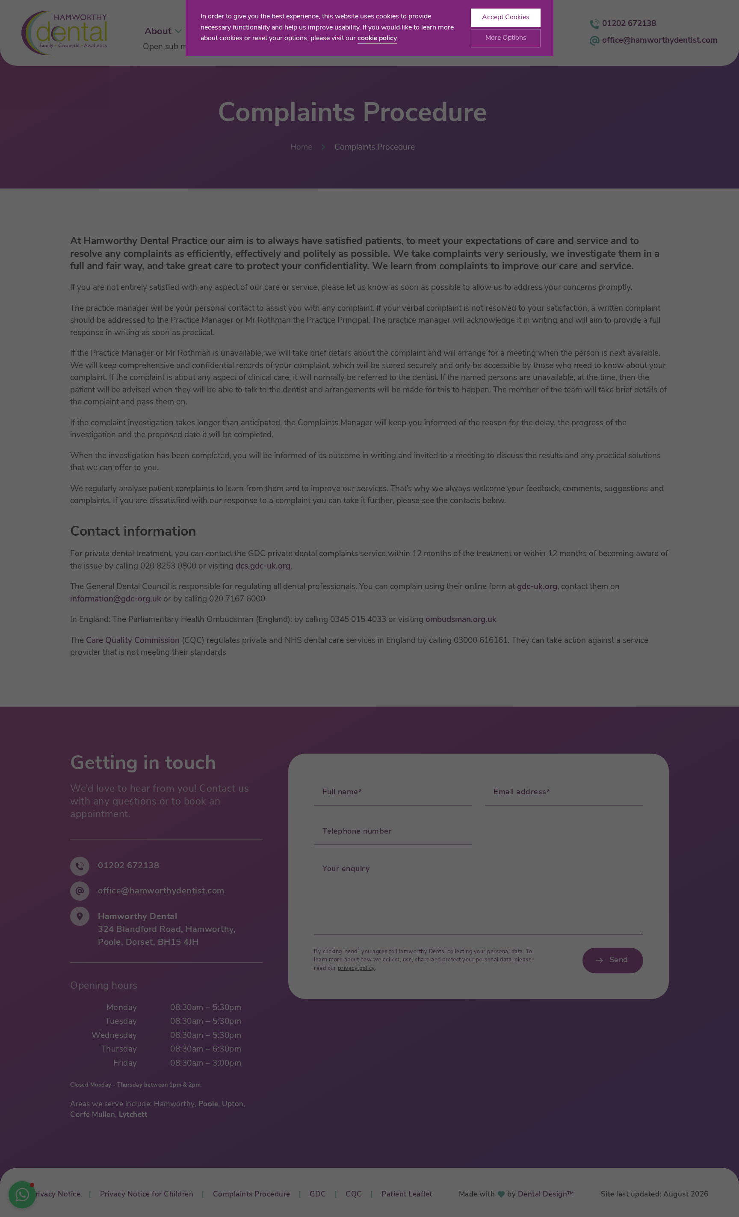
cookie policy (377, 38)
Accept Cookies (505, 17)
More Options (505, 38)
